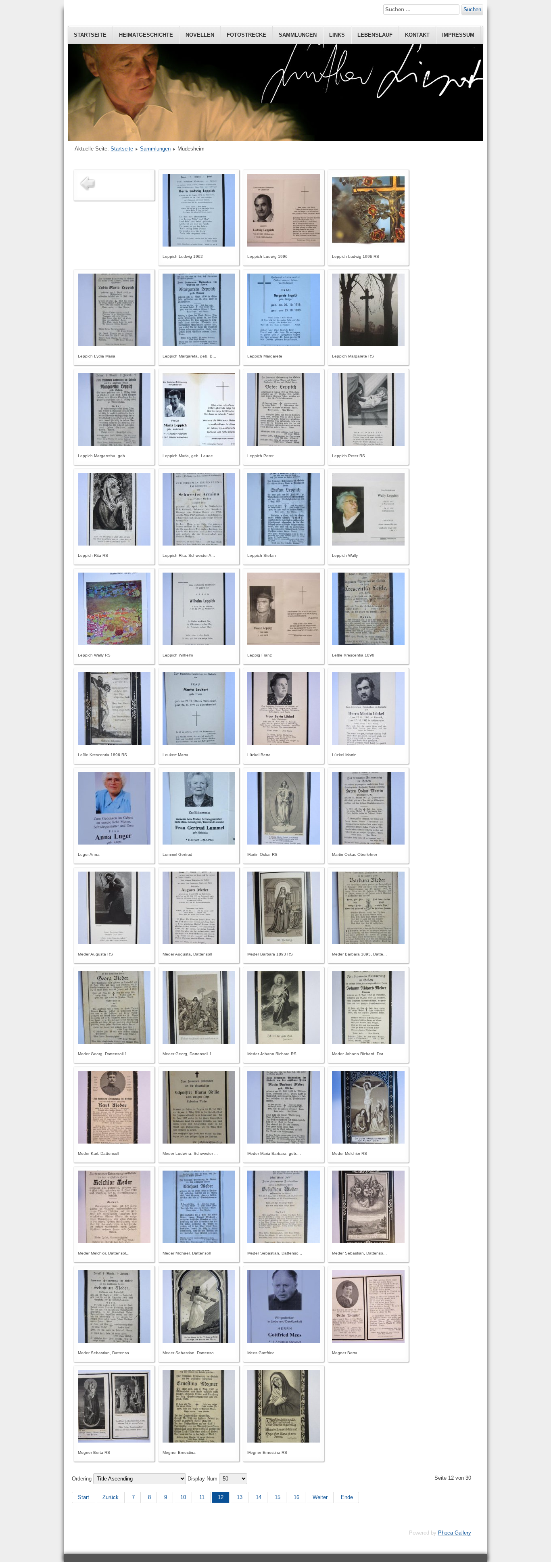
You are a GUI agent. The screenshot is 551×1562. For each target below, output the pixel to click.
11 (202, 1497)
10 (183, 1497)
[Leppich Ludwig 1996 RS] (368, 245)
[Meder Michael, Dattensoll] (199, 1241)
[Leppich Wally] (368, 544)
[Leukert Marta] (199, 743)
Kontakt (417, 35)
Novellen (200, 35)
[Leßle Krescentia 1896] (368, 643)
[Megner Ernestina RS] (283, 1441)
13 (239, 1497)
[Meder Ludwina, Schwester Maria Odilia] (199, 1142)
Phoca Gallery (454, 1533)
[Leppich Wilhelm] (199, 643)
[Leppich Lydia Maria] (114, 344)
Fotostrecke (246, 35)
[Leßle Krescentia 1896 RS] (114, 743)
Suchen (472, 9)
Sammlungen (298, 35)
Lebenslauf (374, 35)
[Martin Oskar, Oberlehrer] (368, 843)
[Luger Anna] (114, 843)
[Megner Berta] (368, 1341)
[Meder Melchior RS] (368, 1142)
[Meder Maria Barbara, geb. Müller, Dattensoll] (283, 1142)
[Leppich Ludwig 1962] (199, 245)
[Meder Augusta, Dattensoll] (199, 942)
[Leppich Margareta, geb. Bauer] (199, 344)
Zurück (110, 1497)
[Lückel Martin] (368, 743)
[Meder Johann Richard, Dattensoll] (368, 1042)
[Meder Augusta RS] (114, 942)
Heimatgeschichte (146, 35)
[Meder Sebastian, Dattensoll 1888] (283, 1241)
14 (258, 1497)
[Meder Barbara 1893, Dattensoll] (368, 942)
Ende (347, 1497)
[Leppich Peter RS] (368, 444)
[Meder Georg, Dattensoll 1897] (114, 1042)
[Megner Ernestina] (199, 1441)
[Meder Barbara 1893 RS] (283, 942)
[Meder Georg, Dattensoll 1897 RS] (199, 1042)
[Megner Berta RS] (114, 1441)
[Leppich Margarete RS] (368, 344)
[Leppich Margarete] (283, 344)
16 (296, 1497)
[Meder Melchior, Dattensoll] (114, 1241)
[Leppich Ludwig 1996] (283, 245)
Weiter (320, 1497)
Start (83, 1497)
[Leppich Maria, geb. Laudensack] (199, 444)
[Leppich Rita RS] (114, 544)
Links (337, 35)
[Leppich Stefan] (283, 544)
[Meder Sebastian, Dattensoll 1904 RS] (199, 1341)
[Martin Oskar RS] (283, 843)
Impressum (458, 35)
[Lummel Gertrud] (199, 843)
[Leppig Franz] (283, 643)
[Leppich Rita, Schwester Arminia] (199, 544)
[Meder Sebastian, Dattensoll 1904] (114, 1341)
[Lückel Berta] (283, 743)
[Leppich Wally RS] (114, 643)
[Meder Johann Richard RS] (283, 1042)
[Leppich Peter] (283, 444)
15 (277, 1497)
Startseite (90, 35)
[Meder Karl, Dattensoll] (114, 1142)
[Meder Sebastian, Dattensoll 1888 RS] (368, 1241)
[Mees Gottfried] (283, 1341)
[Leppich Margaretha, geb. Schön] (114, 444)
